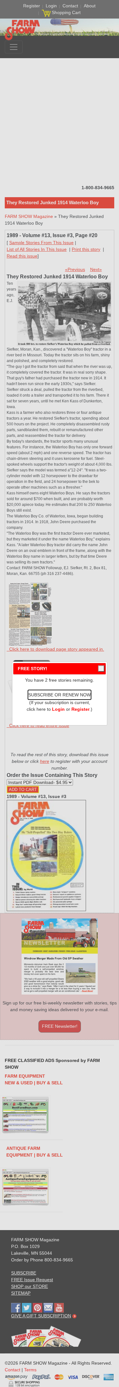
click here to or (58, 709)
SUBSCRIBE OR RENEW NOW (59, 694)
